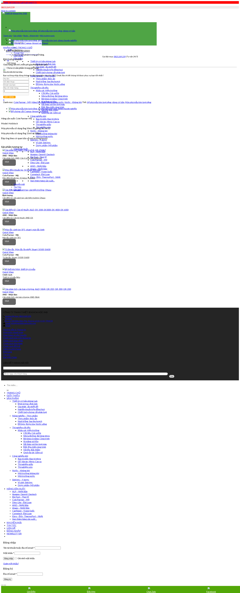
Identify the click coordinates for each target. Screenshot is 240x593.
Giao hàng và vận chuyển (15, 335)
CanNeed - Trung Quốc (41, 171)
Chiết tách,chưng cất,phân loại (50, 72)
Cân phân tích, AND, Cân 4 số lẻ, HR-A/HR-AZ (22, 158)
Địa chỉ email (10, 573)
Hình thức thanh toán (13, 332)
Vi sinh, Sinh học (43, 142)
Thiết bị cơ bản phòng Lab (43, 61)
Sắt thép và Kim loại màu (53, 104)
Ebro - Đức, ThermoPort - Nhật (45, 177)
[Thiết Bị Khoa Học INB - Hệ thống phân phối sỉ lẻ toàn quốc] (14, 13)
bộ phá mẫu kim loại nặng (99, 102)
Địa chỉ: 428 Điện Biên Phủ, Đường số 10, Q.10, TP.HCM (29, 321)
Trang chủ (7, 35)
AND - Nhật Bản (38, 166)
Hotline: (8, 318)
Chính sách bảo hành (12, 343)
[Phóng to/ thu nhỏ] (5, 585)
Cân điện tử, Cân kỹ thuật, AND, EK (17, 218)
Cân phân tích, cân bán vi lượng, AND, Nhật (21, 297)
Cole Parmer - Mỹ (38, 159)
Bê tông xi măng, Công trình (54, 98)
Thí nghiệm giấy (43, 124)
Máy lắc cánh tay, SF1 (11, 237)
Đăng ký (7, 579)
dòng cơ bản (118, 102)
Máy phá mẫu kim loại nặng (138, 102)
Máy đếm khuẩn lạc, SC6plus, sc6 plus (18, 178)
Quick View (8, 152)
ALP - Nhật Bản (37, 151)
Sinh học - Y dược (38, 139)
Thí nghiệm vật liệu (39, 87)
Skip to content (8, 10)
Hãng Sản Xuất (39, 102)
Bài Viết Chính (10, 357)
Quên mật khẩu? (11, 563)
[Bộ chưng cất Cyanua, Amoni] (28, 43)
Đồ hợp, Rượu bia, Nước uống (50, 84)
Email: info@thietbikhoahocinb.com (21, 323)
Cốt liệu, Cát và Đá (50, 93)
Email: (8, 325)
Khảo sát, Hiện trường (46, 90)
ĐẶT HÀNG (9, 97)
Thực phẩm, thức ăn (45, 78)
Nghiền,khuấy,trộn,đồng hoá (49, 69)
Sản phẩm (17, 35)
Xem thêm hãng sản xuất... (42, 180)
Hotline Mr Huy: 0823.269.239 (18, 316)
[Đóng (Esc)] (2, 585)
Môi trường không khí (46, 133)
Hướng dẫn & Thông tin (14, 329)
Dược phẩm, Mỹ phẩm (47, 145)
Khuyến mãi (19, 184)
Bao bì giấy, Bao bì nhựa (47, 118)
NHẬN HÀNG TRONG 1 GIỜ (17, 47)
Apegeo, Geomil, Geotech (42, 154)
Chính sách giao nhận (13, 340)
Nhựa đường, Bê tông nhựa (54, 96)
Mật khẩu (8, 553)
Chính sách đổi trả (11, 346)
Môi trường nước (44, 136)
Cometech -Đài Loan (40, 174)
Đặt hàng (7, 351)
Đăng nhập (8, 558)
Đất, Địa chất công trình (52, 107)
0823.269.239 (120, 56)
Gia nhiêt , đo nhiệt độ (46, 66)
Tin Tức (17, 187)
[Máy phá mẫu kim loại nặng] (43, 40)
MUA (7, 161)
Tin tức (6, 354)
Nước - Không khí (39, 130)
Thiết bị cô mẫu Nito (11, 277)
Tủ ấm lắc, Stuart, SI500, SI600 (15, 257)
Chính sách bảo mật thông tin (17, 338)
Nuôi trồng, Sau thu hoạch (48, 81)
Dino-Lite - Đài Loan (39, 162)
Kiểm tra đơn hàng (12, 349)
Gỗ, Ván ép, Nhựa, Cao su (48, 121)
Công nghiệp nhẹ (38, 116)
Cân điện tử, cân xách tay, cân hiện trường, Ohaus (23, 198)
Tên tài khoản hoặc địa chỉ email (19, 547)
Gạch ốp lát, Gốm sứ (51, 112)
